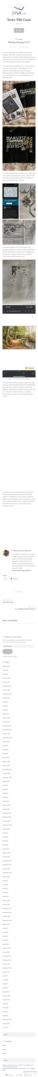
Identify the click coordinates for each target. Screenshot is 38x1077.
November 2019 (6, 960)
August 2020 (6, 924)
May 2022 (5, 841)
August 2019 (6, 972)
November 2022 (6, 817)
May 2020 (5, 936)
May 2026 (5, 674)
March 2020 (5, 944)
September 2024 (7, 737)
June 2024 (5, 749)
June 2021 (5, 884)
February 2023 (6, 805)
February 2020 (6, 948)
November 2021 (6, 864)
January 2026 (6, 682)
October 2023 (6, 773)
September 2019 (7, 968)
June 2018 (5, 1007)
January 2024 (6, 765)
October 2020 (6, 916)
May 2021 (5, 888)
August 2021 (6, 876)
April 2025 (5, 710)
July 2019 (5, 976)
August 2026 (6, 666)
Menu (20, 30)
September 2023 (7, 777)
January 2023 (6, 809)
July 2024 (5, 745)
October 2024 (6, 733)
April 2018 (5, 1015)
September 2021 (7, 872)
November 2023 (6, 769)
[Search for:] (19, 1034)
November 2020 (6, 912)
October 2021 (6, 868)
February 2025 (6, 718)
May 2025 (5, 706)
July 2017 (5, 1027)
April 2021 (5, 892)
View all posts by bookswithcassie (21, 570)
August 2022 (6, 829)
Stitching (19, 39)
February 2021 (6, 900)
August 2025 (6, 698)
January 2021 (6, 904)
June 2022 (5, 837)
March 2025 (5, 714)
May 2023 (5, 793)
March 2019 (5, 992)
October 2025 (6, 690)
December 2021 (6, 861)
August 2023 (6, 781)
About (4, 1049)
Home (4, 1045)
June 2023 (5, 789)
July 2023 (5, 785)
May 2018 (5, 1011)
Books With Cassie (19, 19)
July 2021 (5, 880)
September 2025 (7, 694)
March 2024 (5, 757)
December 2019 (6, 956)
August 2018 (6, 999)
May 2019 (5, 984)
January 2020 (6, 952)
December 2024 (6, 726)
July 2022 (5, 833)
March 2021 (5, 896)
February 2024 (6, 761)
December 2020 (6, 908)
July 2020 (5, 928)
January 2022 (6, 856)
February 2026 (6, 678)
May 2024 (5, 753)
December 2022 (6, 813)
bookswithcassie (24, 47)
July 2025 (5, 702)
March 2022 (5, 849)
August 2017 (6, 1023)
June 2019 (5, 980)
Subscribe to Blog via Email (13, 637)
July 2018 (5, 1003)
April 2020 (5, 940)
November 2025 (6, 686)
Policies (4, 1053)
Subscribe (7, 651)
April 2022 (5, 845)
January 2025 (6, 722)
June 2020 (5, 932)
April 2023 (5, 797)
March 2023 (5, 801)
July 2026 (5, 670)
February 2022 (6, 853)
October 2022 (6, 821)
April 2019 (5, 988)
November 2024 (6, 729)
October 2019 (6, 964)
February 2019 (6, 995)
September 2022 (7, 825)
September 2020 (7, 920)
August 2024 (6, 741)
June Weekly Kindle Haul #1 (25, 608)
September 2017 (7, 1019)
